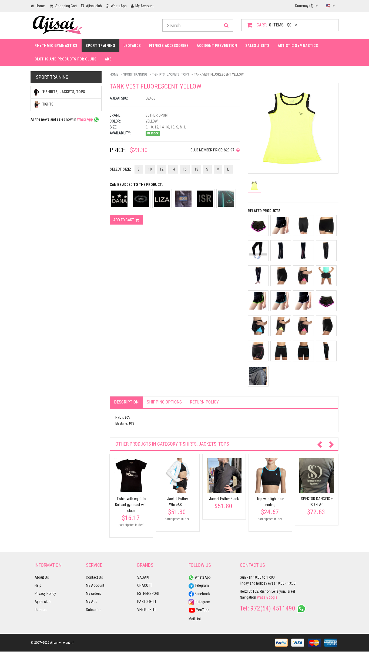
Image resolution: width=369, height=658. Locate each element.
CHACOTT (144, 585)
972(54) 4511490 (272, 608)
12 (161, 169)
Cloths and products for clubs (66, 59)
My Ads (91, 601)
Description (126, 402)
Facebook (202, 594)
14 (173, 169)
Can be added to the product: (136, 184)
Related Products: (264, 211)
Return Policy (204, 402)
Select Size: (120, 169)
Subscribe (93, 610)
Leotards (132, 45)
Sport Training (100, 45)
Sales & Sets (257, 45)
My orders (93, 593)
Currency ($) (304, 6)
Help (38, 585)
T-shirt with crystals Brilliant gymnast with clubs (131, 505)
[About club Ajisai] (237, 150)
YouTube (202, 610)
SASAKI (143, 577)
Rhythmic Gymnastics (56, 45)
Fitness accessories (169, 45)
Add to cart (124, 220)
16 (185, 169)
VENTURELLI (146, 610)
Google (271, 597)
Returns (40, 610)
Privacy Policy (45, 593)
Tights (47, 104)
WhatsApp (85, 119)
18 (196, 169)
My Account (95, 585)
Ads (108, 59)
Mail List (195, 619)
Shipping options (164, 402)
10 (150, 169)
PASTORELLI (146, 601)
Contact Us (94, 577)
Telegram (201, 585)
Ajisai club (43, 601)
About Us (42, 577)
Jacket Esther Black (224, 499)
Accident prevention (217, 45)
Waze (261, 597)
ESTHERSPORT (148, 593)
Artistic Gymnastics (298, 45)
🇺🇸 (328, 6)
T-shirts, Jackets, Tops (170, 74)
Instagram (202, 602)
